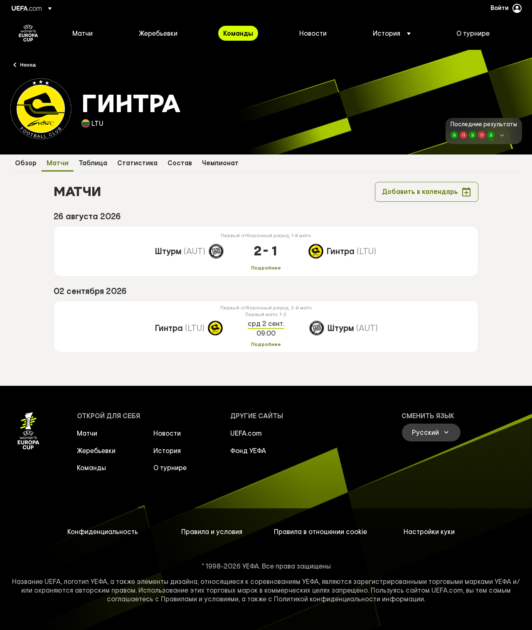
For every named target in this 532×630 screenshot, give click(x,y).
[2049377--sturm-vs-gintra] (266, 251)
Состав (179, 163)
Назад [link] (28, 64)
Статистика (137, 163)
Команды (91, 467)
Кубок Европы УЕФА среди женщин (28, 33)
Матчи (58, 163)
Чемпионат (220, 163)
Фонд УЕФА (248, 450)
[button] (391, 33)
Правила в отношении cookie (320, 531)
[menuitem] (95, 33)
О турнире (170, 467)
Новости (167, 433)
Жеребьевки (96, 450)
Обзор (26, 163)
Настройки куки (429, 531)
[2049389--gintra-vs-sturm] (266, 327)
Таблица (93, 163)
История (167, 450)
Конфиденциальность (102, 531)
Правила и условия (211, 531)
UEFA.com (246, 433)
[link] (82, 33)
